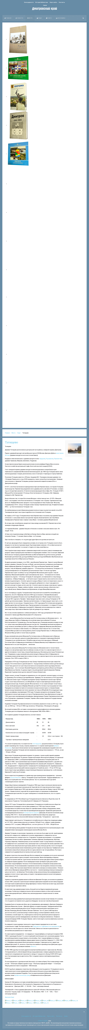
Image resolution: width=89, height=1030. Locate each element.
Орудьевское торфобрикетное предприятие (46, 926)
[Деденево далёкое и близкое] (18, 39)
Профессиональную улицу (22, 975)
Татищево (11, 442)
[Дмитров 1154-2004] (18, 125)
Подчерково (49, 458)
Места (30, 18)
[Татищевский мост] (37, 1002)
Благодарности (29, 2)
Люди (40, 18)
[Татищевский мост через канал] (23, 1002)
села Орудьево (36, 743)
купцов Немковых (15, 777)
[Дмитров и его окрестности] (18, 269)
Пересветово (58, 458)
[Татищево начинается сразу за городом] (74, 1000)
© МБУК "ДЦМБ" (43, 1021)
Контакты (62, 2)
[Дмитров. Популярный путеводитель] (18, 183)
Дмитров (8, 997)
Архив (45, 5)
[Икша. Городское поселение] (18, 154)
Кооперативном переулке (31, 812)
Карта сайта (53, 2)
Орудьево (42, 458)
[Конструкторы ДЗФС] (30, 1000)
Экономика (61, 18)
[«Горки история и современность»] (18, 410)
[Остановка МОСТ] (44, 1000)
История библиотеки (41, 2)
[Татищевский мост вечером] (15, 1002)
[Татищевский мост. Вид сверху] (30, 1002)
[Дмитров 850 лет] (18, 354)
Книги (49, 18)
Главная (8, 18)
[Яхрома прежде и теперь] (18, 325)
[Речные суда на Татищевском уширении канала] (59, 1000)
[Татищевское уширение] (44, 1002)
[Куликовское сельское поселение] (18, 68)
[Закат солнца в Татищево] (23, 1000)
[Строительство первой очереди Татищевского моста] (66, 1000)
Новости (20, 18)
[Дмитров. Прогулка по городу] (18, 212)
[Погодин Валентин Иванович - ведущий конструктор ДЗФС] (52, 1000)
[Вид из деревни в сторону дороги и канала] (8, 1000)
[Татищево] (74, 448)
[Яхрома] (18, 96)
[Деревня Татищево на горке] (15, 1000)
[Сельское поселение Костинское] (18, 241)
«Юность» (33, 946)
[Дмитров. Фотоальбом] (18, 383)
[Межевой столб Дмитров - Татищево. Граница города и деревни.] (37, 1000)
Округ (19, 433)
